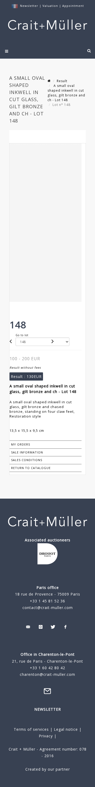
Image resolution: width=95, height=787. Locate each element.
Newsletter (29, 6)
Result (62, 81)
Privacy (46, 735)
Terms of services (31, 729)
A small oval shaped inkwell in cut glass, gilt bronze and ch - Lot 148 (66, 92)
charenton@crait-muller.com (47, 674)
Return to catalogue (31, 468)
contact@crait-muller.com (47, 607)
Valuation (50, 6)
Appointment (73, 6)
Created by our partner (47, 769)
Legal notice (66, 729)
